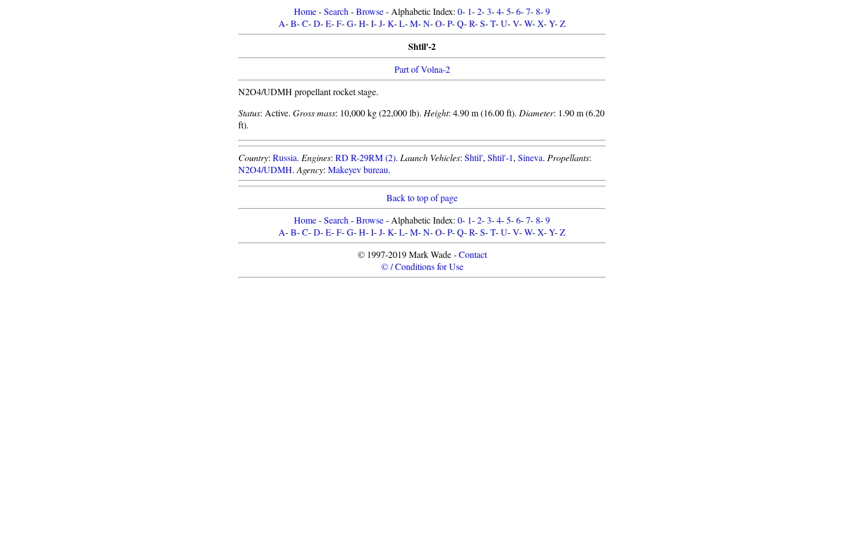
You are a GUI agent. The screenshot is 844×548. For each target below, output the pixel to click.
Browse (370, 11)
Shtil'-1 (500, 157)
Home (305, 11)
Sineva (530, 157)
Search (336, 11)
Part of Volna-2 (422, 69)
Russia (285, 157)
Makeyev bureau (358, 169)
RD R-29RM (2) (365, 157)
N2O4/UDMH (265, 169)
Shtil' (473, 157)
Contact (473, 254)
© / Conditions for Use (422, 266)
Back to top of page (422, 197)
